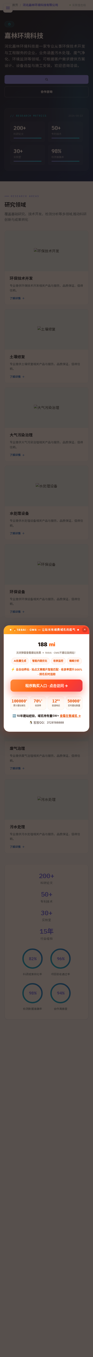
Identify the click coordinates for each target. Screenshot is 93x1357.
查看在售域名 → (70, 715)
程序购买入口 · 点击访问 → (46, 685)
